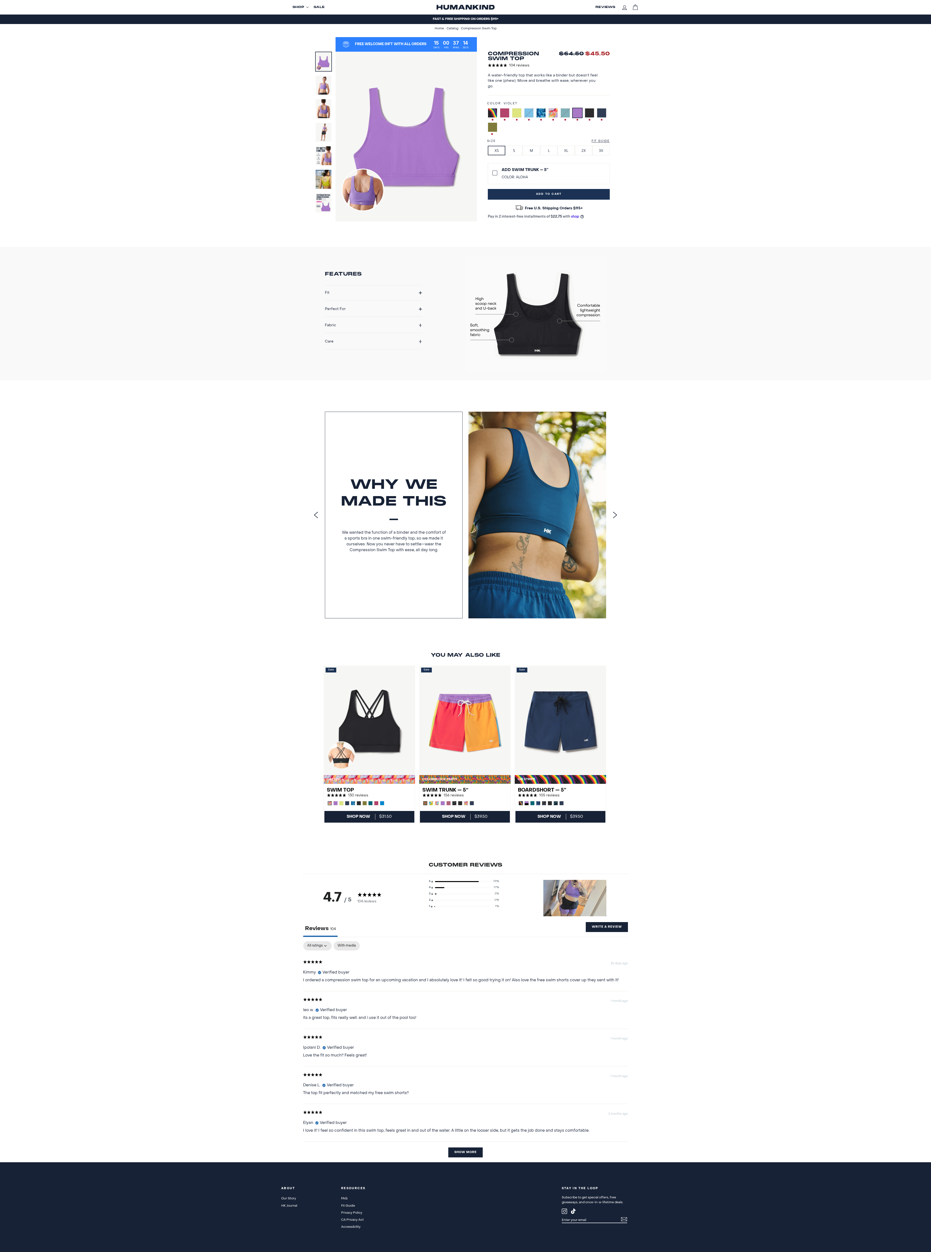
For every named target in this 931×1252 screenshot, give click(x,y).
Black (589, 113)
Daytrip (553, 113)
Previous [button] (316, 515)
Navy (601, 113)
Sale (319, 7)
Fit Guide (601, 141)
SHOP (298, 7)
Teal (565, 113)
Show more (465, 1152)
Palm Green (492, 127)
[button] (464, 881)
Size (491, 141)
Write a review (607, 926)
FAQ (344, 1198)
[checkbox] (347, 946)
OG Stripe (492, 113)
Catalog (453, 28)
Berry (504, 113)
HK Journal (289, 1205)
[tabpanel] (465, 1051)
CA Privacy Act (352, 1219)
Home (440, 28)
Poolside (541, 113)
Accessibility (351, 1226)
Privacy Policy (351, 1212)
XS (497, 150)
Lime (517, 113)
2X (583, 150)
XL (566, 150)
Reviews (605, 7)
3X (601, 150)
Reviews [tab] (320, 928)
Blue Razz (529, 113)
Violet (577, 113)
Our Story (288, 1198)
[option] (465, 19)
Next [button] (615, 515)
